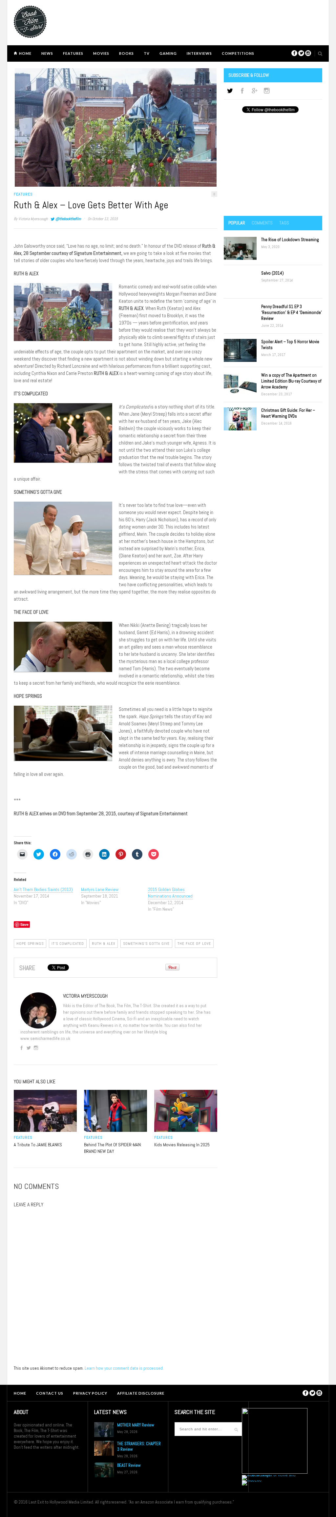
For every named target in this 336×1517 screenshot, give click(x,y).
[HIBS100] (252, 1480)
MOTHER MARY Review (135, 1425)
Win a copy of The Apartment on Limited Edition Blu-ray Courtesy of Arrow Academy (291, 381)
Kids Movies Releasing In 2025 (182, 1145)
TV (147, 53)
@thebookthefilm (68, 218)
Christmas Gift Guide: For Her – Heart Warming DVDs (288, 413)
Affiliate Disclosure (140, 1393)
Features (73, 53)
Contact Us (49, 1393)
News (47, 53)
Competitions (238, 53)
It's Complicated (68, 943)
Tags (284, 223)
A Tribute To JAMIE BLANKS (38, 1145)
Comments (262, 223)
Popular (236, 223)
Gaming (168, 53)
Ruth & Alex (103, 943)
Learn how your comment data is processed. (124, 1368)
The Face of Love (194, 943)
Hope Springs (30, 943)
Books (126, 53)
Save (24, 924)
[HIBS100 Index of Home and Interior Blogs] (269, 1475)
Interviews (199, 53)
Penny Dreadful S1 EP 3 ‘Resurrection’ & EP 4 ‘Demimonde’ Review (291, 312)
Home (25, 53)
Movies (101, 53)
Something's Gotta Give (146, 943)
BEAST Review (129, 1465)
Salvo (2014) (272, 273)
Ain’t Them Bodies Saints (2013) (43, 889)
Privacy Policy (90, 1393)
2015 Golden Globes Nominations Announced (170, 892)
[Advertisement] (273, 165)
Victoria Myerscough (33, 218)
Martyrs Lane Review (99, 889)
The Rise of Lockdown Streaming (290, 239)
